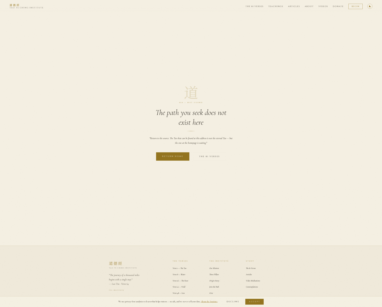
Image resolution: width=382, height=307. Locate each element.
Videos (323, 6)
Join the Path (214, 287)
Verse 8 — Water (179, 274)
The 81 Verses (254, 6)
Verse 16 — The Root (180, 280)
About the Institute (209, 301)
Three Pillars (214, 274)
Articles (294, 6)
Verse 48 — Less (179, 293)
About (309, 6)
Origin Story (214, 280)
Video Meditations (253, 280)
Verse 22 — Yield (179, 287)
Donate (338, 6)
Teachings (275, 6)
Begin (355, 6)
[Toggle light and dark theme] (369, 6)
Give (211, 293)
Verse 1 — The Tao (179, 268)
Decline (233, 301)
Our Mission (214, 268)
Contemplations (252, 287)
